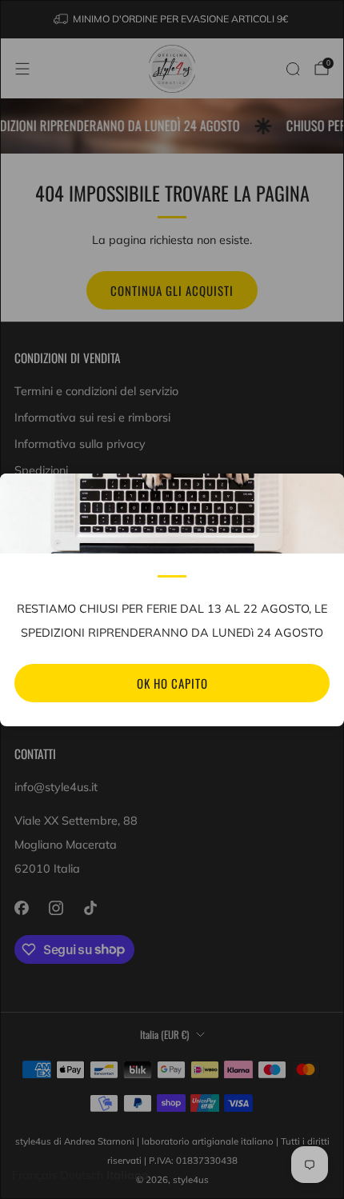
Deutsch (81, 1175)
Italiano (127, 1175)
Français (34, 1175)
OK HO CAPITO (172, 683)
